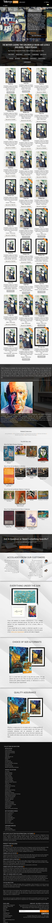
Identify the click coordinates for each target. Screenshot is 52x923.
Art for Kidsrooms (9, 816)
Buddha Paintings (8, 774)
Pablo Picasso (33, 33)
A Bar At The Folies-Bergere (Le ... (20, 478)
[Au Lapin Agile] (31, 451)
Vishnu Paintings (8, 776)
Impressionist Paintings (10, 752)
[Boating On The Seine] (43, 495)
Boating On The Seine (43, 499)
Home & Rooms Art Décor (16, 9)
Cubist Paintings (8, 750)
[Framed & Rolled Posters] (17, 853)
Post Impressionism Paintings (11, 763)
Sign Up (23, 2)
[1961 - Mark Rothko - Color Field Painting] (9, 476)
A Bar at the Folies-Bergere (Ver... (43, 478)
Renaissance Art (8, 764)
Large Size (41, 113)
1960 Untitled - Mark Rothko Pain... (8, 526)
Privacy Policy (6, 914)
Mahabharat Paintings (9, 792)
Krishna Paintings (8, 772)
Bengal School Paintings (10, 786)
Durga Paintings (8, 805)
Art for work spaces (9, 823)
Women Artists (8, 791)
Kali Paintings (8, 807)
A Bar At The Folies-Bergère (31, 477)
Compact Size (10, 111)
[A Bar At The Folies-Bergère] (31, 471)
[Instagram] (46, 913)
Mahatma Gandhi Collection (11, 782)
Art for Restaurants (9, 819)
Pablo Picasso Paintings (30, 435)
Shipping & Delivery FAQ (8, 906)
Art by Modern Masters (19, 433)
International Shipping (7, 915)
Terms (4, 911)
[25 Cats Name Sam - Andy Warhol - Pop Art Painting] (31, 519)
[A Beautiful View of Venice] (43, 514)
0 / (46, 2)
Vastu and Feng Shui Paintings (11, 808)
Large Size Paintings (30, 9)
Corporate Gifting (8, 828)
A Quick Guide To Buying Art (9, 905)
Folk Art (6, 759)
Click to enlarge (5, 40)
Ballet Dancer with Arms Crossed (20, 505)
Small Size (10, 84)
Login (20, 2)
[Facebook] (44, 913)
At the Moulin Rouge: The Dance (9, 500)
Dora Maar (43, 462)
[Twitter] (42, 913)
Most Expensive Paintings (10, 795)
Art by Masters (21, 9)
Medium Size (26, 112)
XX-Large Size (26, 316)
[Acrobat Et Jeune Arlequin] (9, 453)
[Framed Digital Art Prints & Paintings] (23, 866)
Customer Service (7, 917)
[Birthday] (31, 495)
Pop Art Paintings (8, 762)
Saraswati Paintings (9, 780)
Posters (25, 8)
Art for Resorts (8, 820)
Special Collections (10, 9)
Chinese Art (7, 788)
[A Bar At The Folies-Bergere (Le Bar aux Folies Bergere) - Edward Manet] (20, 472)
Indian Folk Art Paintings (10, 796)
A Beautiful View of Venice (43, 519)
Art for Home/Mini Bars (10, 817)
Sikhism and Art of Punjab (10, 804)
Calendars (43, 8)
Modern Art (7, 758)
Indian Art (7, 755)
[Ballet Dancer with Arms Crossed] (20, 497)
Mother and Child (19, 435)
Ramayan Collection (9, 799)
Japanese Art (8, 784)
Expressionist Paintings (10, 751)
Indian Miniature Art (9, 756)
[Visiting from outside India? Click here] (34, 833)
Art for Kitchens (8, 815)
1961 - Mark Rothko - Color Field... (9, 485)
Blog (35, 8)
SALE (47, 8)
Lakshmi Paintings (9, 779)
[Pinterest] (48, 913)
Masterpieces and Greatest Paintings (12, 794)
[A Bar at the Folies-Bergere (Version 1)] (43, 472)
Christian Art (7, 787)
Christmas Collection (9, 797)
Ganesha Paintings (9, 778)
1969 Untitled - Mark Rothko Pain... (20, 528)
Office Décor (7, 827)
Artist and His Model (20, 455)
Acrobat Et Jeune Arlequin (9, 462)
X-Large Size (11, 315)
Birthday (31, 500)
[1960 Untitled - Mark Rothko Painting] (9, 518)
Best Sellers (38, 9)
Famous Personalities (9, 803)
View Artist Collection (36, 35)
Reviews (5, 909)
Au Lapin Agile (32, 457)
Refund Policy (6, 910)
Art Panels (7, 771)
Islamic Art (7, 754)
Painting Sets (8, 800)
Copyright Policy (6, 913)
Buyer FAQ (5, 907)
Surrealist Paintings (9, 766)
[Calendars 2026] (12, 845)
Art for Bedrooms (8, 814)
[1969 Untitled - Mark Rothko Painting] (20, 519)
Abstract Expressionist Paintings (12, 767)
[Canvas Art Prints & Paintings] (19, 859)
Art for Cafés (8, 821)
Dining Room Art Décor (31, 433)
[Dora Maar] (43, 453)
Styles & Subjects (4, 9)
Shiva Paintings (8, 775)
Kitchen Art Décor (42, 433)
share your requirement (17, 632)
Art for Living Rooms (9, 812)
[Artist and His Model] (20, 450)
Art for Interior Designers (10, 830)
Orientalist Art (8, 760)
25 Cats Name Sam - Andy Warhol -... (31, 528)
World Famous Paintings (10, 790)
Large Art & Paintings (9, 801)
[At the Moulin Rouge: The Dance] (9, 495)
